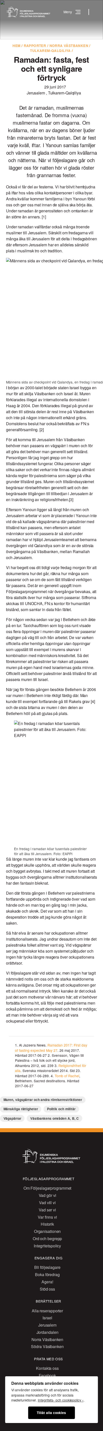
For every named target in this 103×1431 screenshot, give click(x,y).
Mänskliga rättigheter (21, 1108)
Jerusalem (36, 93)
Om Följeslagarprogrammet (48, 1188)
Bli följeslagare (47, 1267)
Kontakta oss (47, 1368)
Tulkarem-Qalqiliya (50, 50)
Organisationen (47, 1231)
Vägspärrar (12, 1118)
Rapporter (35, 45)
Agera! (47, 1282)
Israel (47, 1318)
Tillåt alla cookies (51, 1412)
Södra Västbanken (47, 1346)
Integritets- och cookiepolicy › (60, 1400)
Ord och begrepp (47, 1238)
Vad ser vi (47, 1210)
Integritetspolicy (47, 1246)
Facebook (47, 1375)
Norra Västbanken (69, 45)
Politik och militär (61, 1108)
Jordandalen (47, 1332)
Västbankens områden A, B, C (54, 1118)
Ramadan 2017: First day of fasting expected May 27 (51, 1048)
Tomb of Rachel (67, 1075)
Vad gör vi (47, 1195)
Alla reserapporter (47, 1311)
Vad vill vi (47, 1202)
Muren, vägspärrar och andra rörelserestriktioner (43, 1099)
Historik (47, 1224)
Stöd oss (47, 1289)
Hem (16, 45)
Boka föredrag (47, 1274)
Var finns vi (47, 1217)
